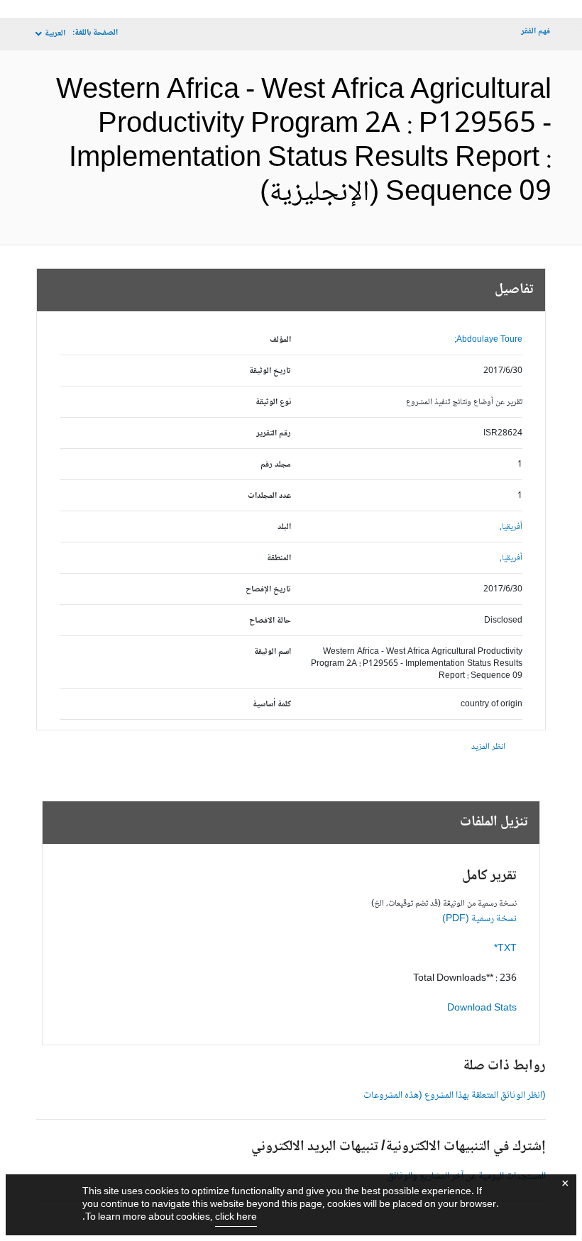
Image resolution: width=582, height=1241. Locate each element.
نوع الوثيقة (273, 402)
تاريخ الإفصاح (268, 590)
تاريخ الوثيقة (270, 371)
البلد (284, 527)
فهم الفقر (535, 31)
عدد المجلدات (269, 496)
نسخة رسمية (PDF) (479, 919)
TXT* (505, 948)
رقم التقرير (273, 434)
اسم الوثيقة (272, 652)
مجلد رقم (275, 465)
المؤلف (280, 340)
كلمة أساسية (272, 705)
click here (236, 1217)
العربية (55, 33)
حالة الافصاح (270, 621)
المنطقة (279, 558)
